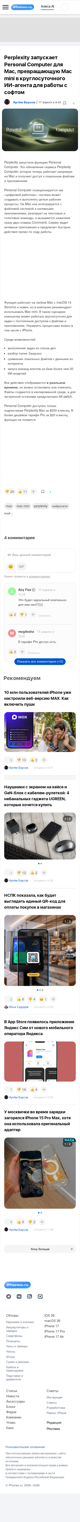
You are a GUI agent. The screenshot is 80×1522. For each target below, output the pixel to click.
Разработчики (56, 1407)
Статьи (11, 1390)
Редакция (54, 1422)
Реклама (53, 1428)
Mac (9, 506)
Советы (52, 1390)
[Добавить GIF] (21, 567)
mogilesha (26, 631)
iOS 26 (49, 1315)
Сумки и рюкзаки (17, 1362)
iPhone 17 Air (54, 1336)
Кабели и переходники (14, 1369)
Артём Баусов (18, 767)
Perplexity (41, 506)
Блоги (10, 1406)
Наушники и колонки (20, 1322)
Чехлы (10, 1351)
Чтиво (10, 1422)
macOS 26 (52, 1320)
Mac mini (23, 506)
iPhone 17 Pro (54, 1331)
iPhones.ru (15, 1485)
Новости (12, 1396)
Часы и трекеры (17, 1346)
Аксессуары (15, 1401)
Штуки (10, 1357)
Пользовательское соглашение (25, 1446)
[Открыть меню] (5, 7)
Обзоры (12, 1315)
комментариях (39, 576)
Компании (13, 1417)
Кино (10, 1427)
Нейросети (60, 506)
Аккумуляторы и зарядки (17, 1329)
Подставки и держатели (14, 1377)
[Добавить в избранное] (64, 103)
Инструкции (54, 1397)
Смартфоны (14, 1336)
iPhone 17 (51, 1325)
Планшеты (13, 1341)
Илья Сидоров (18, 1007)
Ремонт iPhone (56, 1413)
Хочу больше (40, 1249)
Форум (11, 1411)
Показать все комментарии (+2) (40, 661)
